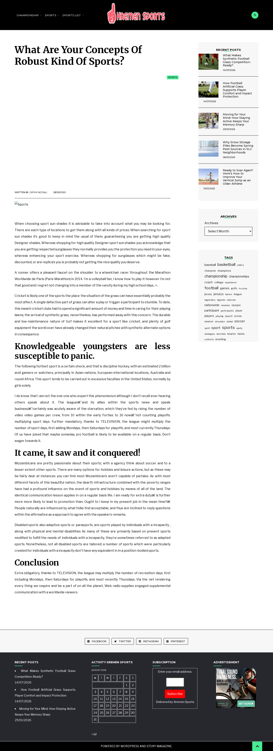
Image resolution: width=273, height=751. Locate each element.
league (238, 294)
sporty (239, 328)
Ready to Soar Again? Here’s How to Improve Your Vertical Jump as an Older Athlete (238, 176)
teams (231, 333)
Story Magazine (159, 746)
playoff (228, 316)
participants (227, 310)
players (209, 316)
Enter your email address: (175, 687)
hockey (243, 288)
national (231, 299)
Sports (50, 15)
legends (221, 299)
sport (215, 328)
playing (219, 316)
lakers (228, 294)
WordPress (130, 746)
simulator (220, 321)
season (208, 321)
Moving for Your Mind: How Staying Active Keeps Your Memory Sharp (236, 119)
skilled (230, 321)
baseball (210, 265)
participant (211, 310)
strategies (209, 334)
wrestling (220, 339)
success (221, 333)
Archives (211, 223)
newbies (225, 305)
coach (208, 282)
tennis (241, 333)
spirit (207, 328)
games (224, 288)
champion (210, 270)
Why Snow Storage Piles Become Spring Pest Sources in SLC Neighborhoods (238, 147)
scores (238, 316)
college (218, 282)
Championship (28, 15)
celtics (240, 265)
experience (230, 282)
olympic (236, 305)
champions (224, 270)
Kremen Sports (184, 702)
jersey (208, 294)
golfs (234, 288)
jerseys (219, 294)
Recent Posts (228, 50)
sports (228, 327)
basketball (226, 264)
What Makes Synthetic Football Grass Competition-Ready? (237, 60)
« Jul (94, 734)
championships (239, 276)
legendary (209, 299)
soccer (239, 321)
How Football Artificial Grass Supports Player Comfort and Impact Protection (237, 89)
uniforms (209, 339)
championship (215, 276)
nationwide (211, 305)
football (211, 288)
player (238, 310)
